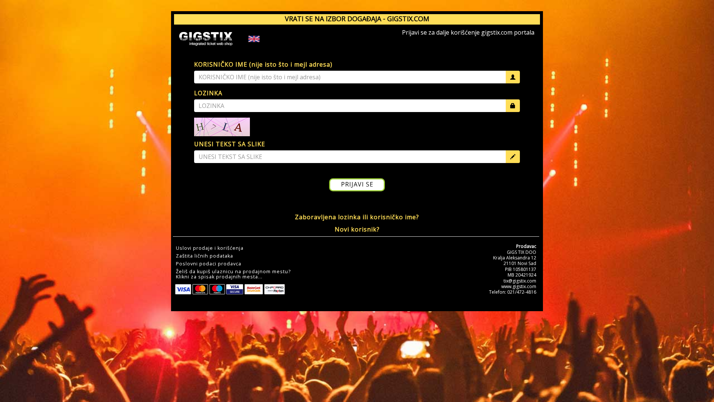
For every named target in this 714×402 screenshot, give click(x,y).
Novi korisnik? (357, 229)
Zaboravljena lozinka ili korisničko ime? (357, 217)
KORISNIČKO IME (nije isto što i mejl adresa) (263, 64)
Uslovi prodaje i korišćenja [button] (210, 248)
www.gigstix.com (518, 286)
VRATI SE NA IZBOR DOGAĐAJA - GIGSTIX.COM (357, 18)
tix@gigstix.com (520, 281)
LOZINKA (208, 93)
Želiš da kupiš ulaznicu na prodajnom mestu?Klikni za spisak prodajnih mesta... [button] (233, 274)
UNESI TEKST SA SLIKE (229, 144)
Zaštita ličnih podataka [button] (204, 256)
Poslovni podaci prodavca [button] (208, 264)
